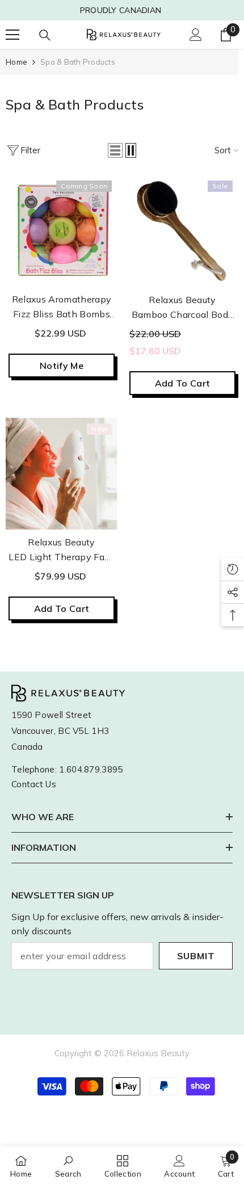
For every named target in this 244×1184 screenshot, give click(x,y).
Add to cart (183, 383)
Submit (196, 956)
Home (16, 61)
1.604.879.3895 (91, 769)
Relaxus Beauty (182, 299)
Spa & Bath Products (77, 61)
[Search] (45, 35)
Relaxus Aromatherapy (61, 299)
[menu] (12, 34)
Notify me (61, 365)
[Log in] (196, 34)
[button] (115, 150)
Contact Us (33, 784)
